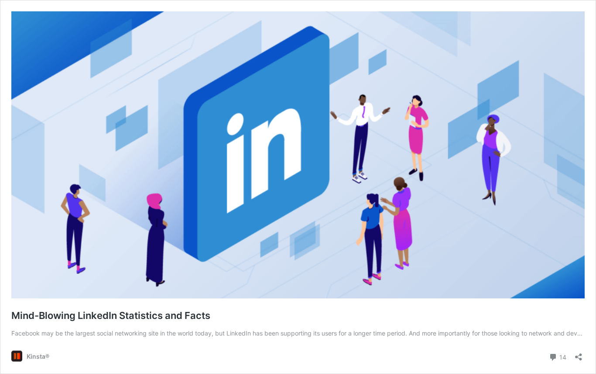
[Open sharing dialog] (578, 354)
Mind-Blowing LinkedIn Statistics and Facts (110, 315)
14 (562, 356)
